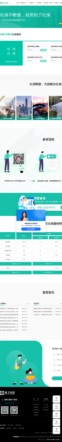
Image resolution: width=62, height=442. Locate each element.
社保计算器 (10, 425)
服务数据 (36, 412)
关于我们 (55, 2)
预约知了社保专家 (9, 403)
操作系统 (36, 409)
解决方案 (36, 404)
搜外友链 (8, 428)
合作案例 (36, 415)
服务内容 (36, 407)
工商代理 (45, 2)
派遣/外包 (23, 2)
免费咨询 (43, 50)
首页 (17, 2)
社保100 (15, 428)
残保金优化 (46, 409)
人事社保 (31, 2)
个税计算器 (18, 425)
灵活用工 (39, 2)
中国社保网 (21, 428)
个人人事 (46, 404)
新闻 (50, 2)
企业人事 (46, 407)
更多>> (28, 303)
